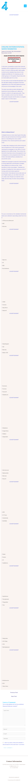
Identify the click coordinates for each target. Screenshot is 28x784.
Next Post (14, 696)
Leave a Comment (6, 51)
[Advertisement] (14, 30)
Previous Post (14, 692)
